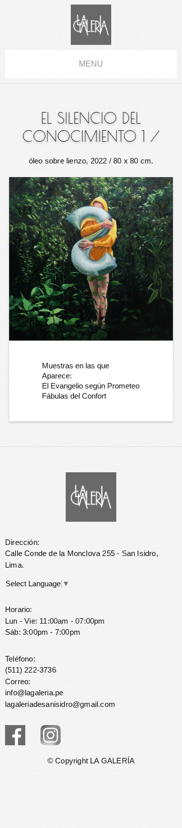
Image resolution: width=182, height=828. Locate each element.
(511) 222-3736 (30, 670)
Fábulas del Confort (74, 396)
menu (91, 64)
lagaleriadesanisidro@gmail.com (60, 704)
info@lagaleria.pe (34, 692)
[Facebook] (15, 735)
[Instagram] (50, 735)
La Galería (91, 25)
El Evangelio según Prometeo (91, 385)
